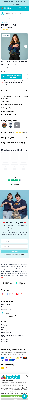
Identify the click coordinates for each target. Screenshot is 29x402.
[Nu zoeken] (25, 13)
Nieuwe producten (6, 330)
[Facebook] (8, 294)
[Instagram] (3, 294)
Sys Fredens (4, 22)
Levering (4, 307)
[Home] (2, 18)
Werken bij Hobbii (6, 309)
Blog (2, 327)
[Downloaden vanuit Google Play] (21, 283)
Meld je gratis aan (6, 325)
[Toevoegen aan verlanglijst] (25, 76)
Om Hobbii (4, 342)
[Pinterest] (12, 294)
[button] (25, 7)
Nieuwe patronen (6, 332)
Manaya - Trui (7, 18)
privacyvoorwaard (20, 254)
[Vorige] (3, 46)
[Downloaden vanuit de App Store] (7, 283)
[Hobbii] (6, 8)
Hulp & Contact (5, 304)
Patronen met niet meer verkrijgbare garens (12, 336)
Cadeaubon (4, 339)
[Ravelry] (21, 294)
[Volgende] (25, 46)
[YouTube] (17, 294)
